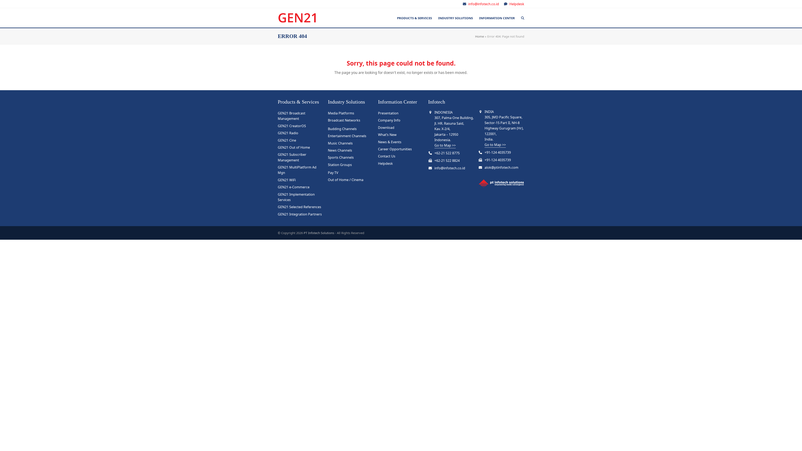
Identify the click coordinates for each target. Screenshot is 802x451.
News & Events (389, 142)
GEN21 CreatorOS (292, 126)
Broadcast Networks (344, 120)
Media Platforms (341, 113)
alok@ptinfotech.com (501, 167)
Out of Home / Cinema (345, 179)
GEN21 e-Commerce (294, 187)
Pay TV (333, 172)
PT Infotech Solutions (319, 233)
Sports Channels (341, 157)
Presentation (388, 113)
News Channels (340, 150)
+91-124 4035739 (498, 152)
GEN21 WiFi (287, 180)
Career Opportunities (395, 149)
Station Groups (340, 164)
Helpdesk (516, 4)
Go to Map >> (445, 145)
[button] (522, 18)
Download (386, 127)
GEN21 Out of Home (294, 147)
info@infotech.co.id (483, 4)
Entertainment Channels (347, 136)
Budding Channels (342, 129)
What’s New (387, 134)
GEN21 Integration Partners (300, 214)
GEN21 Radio (288, 133)
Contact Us (386, 156)
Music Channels (340, 143)
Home (479, 36)
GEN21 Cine (287, 140)
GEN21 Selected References (299, 207)
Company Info (389, 120)
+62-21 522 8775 (447, 153)
